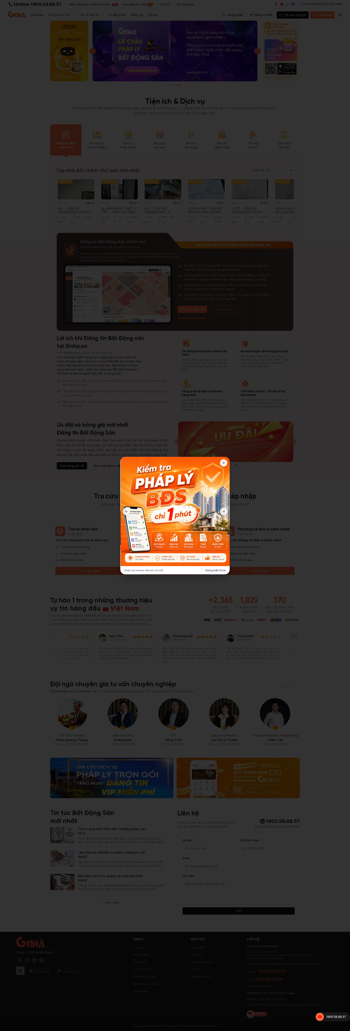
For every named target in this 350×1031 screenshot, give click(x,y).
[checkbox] (201, 570)
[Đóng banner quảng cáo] (223, 462)
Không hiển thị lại (215, 570)
